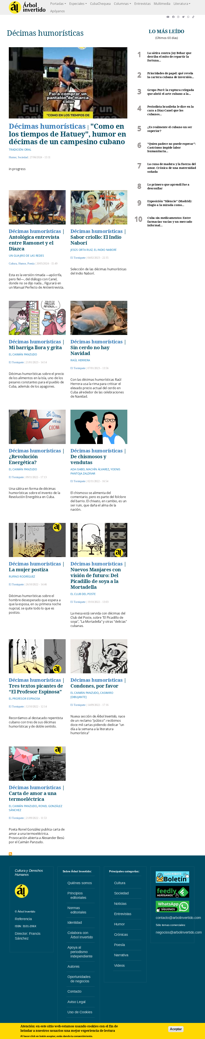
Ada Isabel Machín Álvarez (89, 469)
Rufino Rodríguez (22, 576)
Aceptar (176, 1029)
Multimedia (162, 3)
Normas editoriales (76, 910)
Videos (119, 965)
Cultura (13, 263)
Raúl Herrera (80, 360)
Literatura (181, 3)
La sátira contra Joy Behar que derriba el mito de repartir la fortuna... (169, 56)
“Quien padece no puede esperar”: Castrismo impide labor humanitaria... (171, 147)
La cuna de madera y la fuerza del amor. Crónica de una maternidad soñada (171, 167)
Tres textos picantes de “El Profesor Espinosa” (36, 688)
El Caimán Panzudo (23, 354)
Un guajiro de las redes (26, 255)
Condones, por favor (94, 685)
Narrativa (121, 955)
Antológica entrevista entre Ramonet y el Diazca (34, 243)
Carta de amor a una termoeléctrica (32, 796)
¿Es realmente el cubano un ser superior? (169, 129)
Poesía (30, 263)
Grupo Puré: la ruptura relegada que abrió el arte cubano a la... (170, 92)
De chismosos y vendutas (88, 459)
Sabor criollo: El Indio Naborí (96, 240)
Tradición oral (20, 149)
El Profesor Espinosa (24, 698)
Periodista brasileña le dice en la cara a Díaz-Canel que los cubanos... (170, 110)
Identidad (74, 923)
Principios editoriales (76, 895)
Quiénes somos (79, 883)
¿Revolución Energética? (23, 459)
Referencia (23, 919)
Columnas (121, 3)
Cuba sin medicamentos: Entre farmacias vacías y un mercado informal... (169, 221)
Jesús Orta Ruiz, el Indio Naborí (93, 250)
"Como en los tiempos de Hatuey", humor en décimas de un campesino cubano (67, 133)
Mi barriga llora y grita (35, 347)
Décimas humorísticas (47, 126)
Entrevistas (142, 3)
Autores (73, 966)
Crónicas (121, 935)
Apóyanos (57, 11)
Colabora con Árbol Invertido (80, 935)
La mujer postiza (28, 569)
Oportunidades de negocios (78, 979)
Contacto (74, 991)
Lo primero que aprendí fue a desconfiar (168, 186)
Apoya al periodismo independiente (79, 951)
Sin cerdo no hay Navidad (89, 350)
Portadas (57, 3)
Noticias (120, 904)
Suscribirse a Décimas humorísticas (10, 853)
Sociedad (23, 157)
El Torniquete (77, 257)
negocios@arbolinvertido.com (179, 932)
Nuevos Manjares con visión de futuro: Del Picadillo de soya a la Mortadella (95, 578)
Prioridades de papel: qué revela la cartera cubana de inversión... (170, 75)
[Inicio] (27, 7)
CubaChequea (100, 3)
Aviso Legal (76, 1002)
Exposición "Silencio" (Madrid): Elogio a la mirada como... (169, 203)
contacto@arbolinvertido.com (178, 918)
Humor (12, 157)
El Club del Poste (83, 594)
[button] (169, 17)
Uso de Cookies (79, 1012)
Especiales (76, 3)
